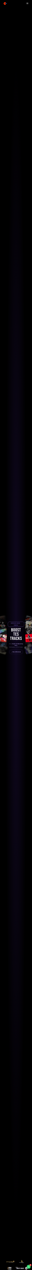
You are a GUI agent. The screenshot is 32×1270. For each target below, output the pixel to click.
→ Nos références (16, 652)
